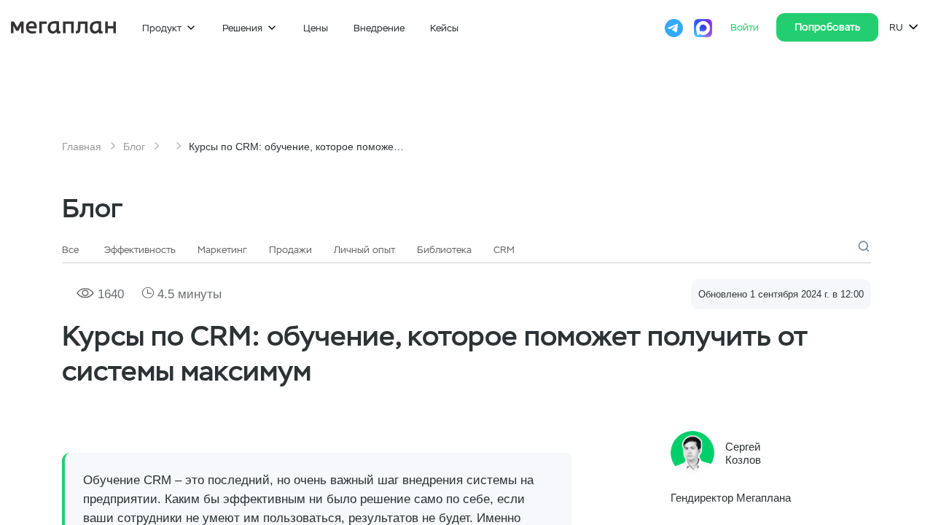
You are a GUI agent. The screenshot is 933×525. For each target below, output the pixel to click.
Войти (746, 27)
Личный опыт (364, 250)
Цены (315, 28)
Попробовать (827, 27)
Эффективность (140, 250)
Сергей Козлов (743, 453)
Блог (134, 146)
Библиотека (444, 250)
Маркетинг (222, 250)
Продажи (290, 250)
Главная (81, 146)
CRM (504, 250)
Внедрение (379, 28)
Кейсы (444, 28)
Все (70, 250)
